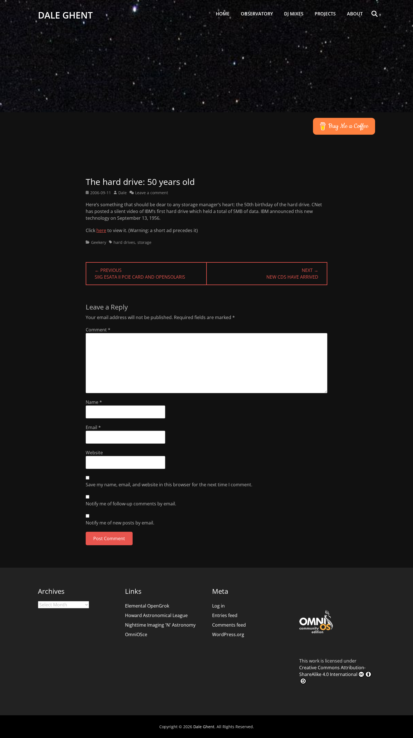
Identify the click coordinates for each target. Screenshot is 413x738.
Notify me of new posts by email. (120, 523)
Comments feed (229, 625)
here (101, 230)
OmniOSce (136, 634)
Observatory (257, 14)
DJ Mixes (293, 14)
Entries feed (224, 615)
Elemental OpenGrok (147, 606)
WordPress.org (228, 634)
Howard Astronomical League (156, 615)
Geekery (98, 242)
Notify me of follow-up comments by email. (131, 504)
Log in (218, 606)
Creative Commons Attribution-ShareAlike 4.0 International (332, 670)
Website (94, 453)
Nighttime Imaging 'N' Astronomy (160, 625)
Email (93, 427)
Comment (98, 330)
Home (223, 14)
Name (94, 402)
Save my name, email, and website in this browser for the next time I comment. (169, 485)
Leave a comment (151, 192)
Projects (325, 14)
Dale (122, 192)
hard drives (124, 242)
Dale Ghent (65, 15)
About (355, 14)
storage (144, 242)
